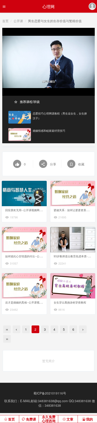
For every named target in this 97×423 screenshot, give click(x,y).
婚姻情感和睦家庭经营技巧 (49, 130)
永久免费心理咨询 (48, 419)
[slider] (48, 87)
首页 (5, 21)
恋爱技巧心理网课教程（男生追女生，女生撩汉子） (60, 115)
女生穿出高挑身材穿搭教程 (70, 302)
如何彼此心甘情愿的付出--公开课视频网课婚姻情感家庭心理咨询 (44, 256)
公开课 (18, 21)
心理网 (48, 6)
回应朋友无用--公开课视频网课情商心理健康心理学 (36, 210)
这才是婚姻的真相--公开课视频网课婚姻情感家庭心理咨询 (40, 302)
